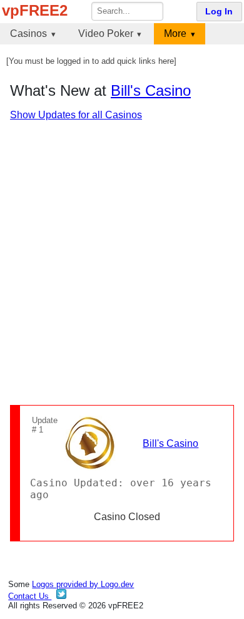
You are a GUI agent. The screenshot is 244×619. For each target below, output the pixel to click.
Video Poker (105, 33)
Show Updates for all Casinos (76, 115)
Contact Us (29, 596)
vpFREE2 (35, 10)
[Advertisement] (122, 263)
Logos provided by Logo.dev (83, 584)
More (175, 33)
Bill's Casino (151, 90)
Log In (219, 11)
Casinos (28, 33)
